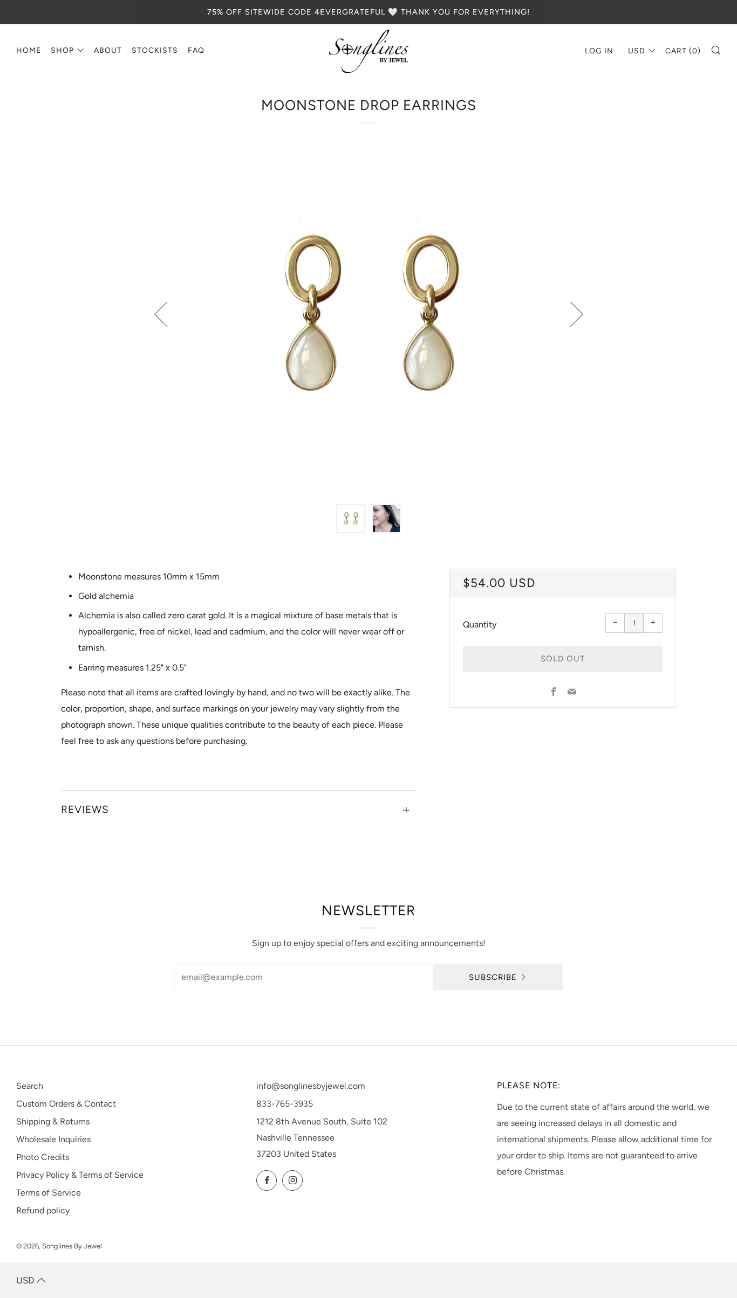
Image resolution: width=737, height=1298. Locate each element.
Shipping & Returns (53, 1121)
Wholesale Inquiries (53, 1139)
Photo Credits (42, 1157)
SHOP (62, 50)
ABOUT (108, 50)
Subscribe (493, 977)
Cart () (683, 51)
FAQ (196, 50)
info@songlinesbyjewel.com (310, 1086)
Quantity (479, 624)
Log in (599, 51)
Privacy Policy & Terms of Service (80, 1175)
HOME (28, 50)
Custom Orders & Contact (66, 1104)
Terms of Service (48, 1192)
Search (29, 1086)
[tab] (350, 518)
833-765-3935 (284, 1104)
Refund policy (43, 1210)
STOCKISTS (155, 50)
